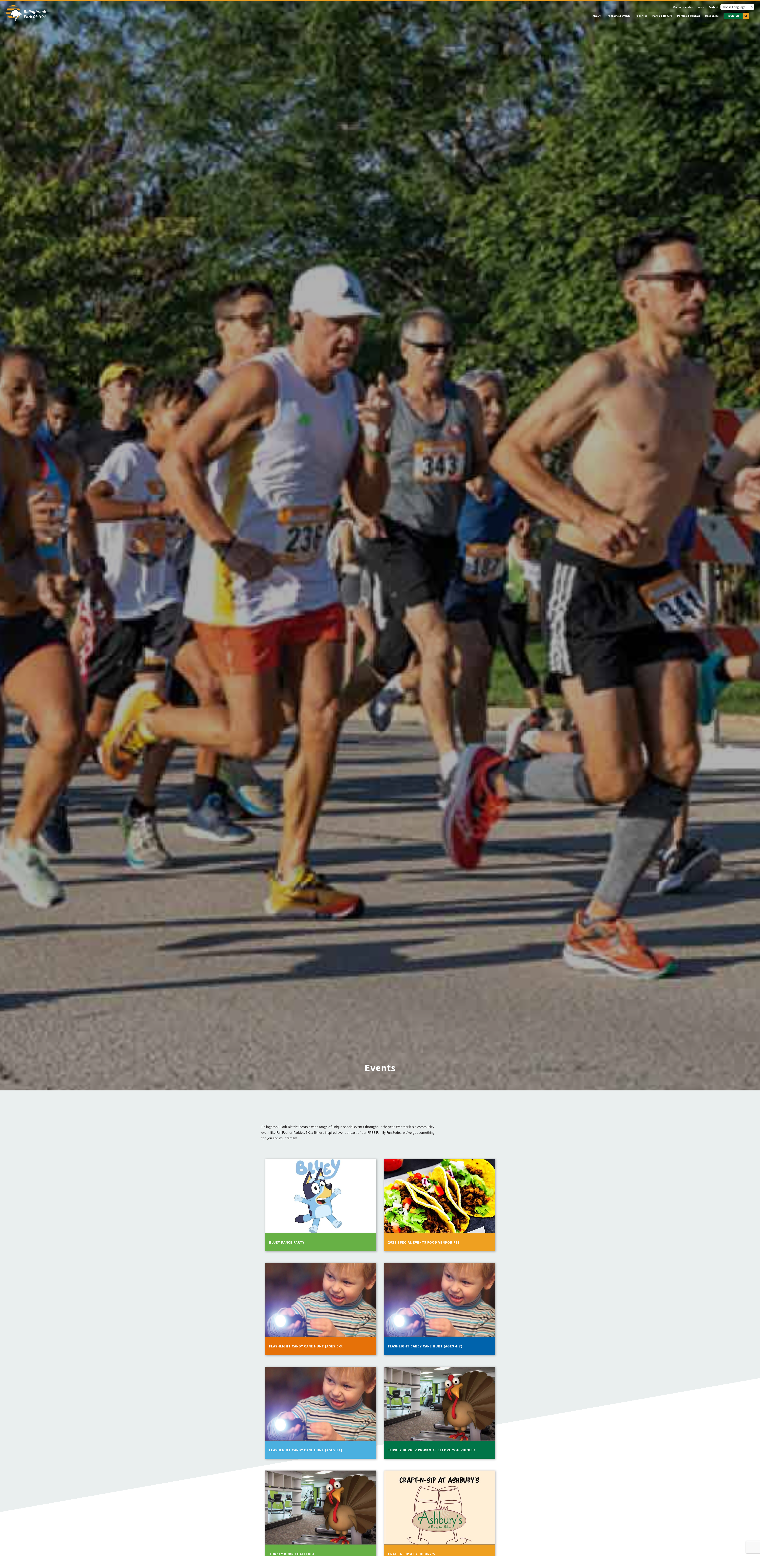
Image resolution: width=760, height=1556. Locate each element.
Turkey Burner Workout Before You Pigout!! (432, 1450)
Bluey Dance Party (286, 1242)
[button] (746, 16)
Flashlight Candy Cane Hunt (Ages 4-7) (425, 1346)
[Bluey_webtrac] (320, 1160)
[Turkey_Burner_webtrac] (439, 1368)
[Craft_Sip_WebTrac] (439, 1472)
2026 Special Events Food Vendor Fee (424, 1242)
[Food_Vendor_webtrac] (439, 1160)
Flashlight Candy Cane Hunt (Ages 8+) (305, 1450)
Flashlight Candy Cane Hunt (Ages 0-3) (306, 1346)
